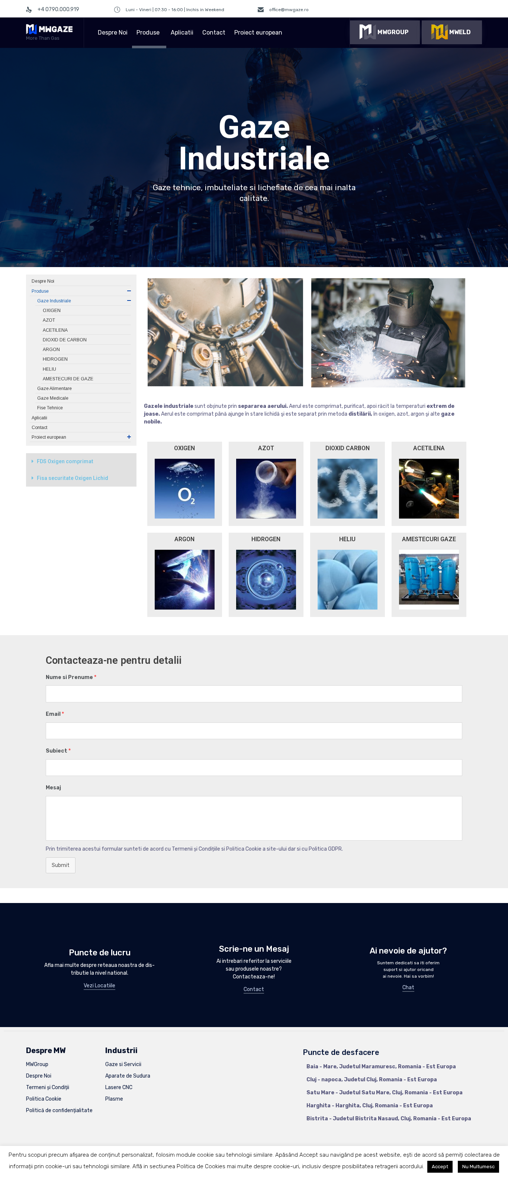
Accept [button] (440, 1166)
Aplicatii (182, 32)
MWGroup (37, 1064)
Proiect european (258, 32)
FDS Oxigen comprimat (65, 461)
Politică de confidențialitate (59, 1110)
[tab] (81, 461)
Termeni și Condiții (47, 1087)
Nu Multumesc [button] (478, 1166)
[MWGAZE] (49, 29)
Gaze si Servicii (123, 1064)
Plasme (114, 1099)
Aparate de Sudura (127, 1076)
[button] (385, 32)
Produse (148, 32)
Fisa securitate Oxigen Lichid (72, 478)
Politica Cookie (43, 1099)
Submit (61, 865)
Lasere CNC (118, 1087)
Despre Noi (113, 32)
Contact (213, 32)
